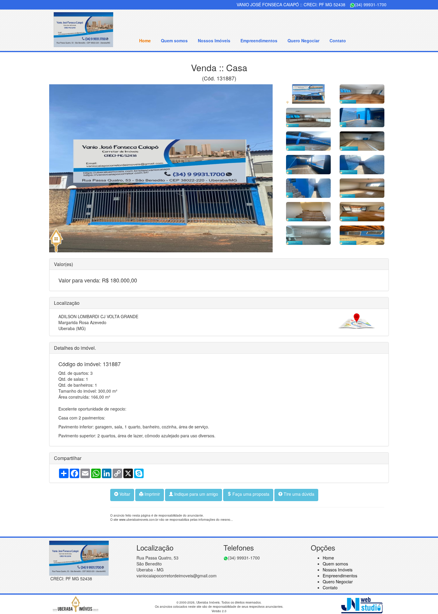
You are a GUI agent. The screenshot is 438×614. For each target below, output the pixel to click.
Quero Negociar (303, 40)
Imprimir (151, 494)
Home (145, 40)
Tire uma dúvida (298, 494)
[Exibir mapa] (357, 321)
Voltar (124, 494)
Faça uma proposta (250, 494)
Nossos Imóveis (214, 40)
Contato (338, 40)
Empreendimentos (258, 40)
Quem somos (174, 40)
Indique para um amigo (195, 494)
